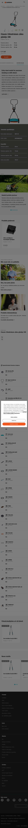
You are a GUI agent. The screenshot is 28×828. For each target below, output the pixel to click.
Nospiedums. (17, 413)
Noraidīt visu (14, 420)
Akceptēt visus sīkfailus (14, 424)
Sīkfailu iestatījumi (14, 417)
